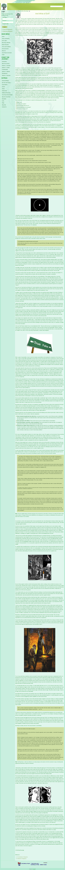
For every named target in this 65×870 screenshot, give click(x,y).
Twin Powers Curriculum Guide (7, 53)
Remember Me (5, 23)
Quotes (3, 86)
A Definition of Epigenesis (21, 858)
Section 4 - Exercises (6, 75)
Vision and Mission (5, 38)
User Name (4, 17)
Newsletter (4, 98)
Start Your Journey (5, 63)
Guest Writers (4, 84)
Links (3, 100)
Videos (3, 88)
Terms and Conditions (6, 46)
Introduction (4, 61)
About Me (4, 104)
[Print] (29, 11)
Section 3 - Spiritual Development (6, 72)
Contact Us (4, 106)
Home (3, 36)
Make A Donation (5, 44)
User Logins (4, 40)
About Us (4, 50)
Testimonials (4, 90)
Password (4, 20)
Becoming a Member (6, 42)
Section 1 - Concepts (6, 65)
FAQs (3, 102)
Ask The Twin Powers (6, 82)
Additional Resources (6, 92)
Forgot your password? (7, 29)
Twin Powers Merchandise (7, 94)
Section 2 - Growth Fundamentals (5, 68)
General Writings (5, 80)
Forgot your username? (8, 31)
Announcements (5, 48)
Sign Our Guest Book (6, 96)
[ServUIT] (32, 865)
